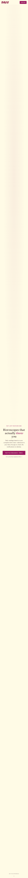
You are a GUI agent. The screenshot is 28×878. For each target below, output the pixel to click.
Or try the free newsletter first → (14, 456)
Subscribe (23, 2)
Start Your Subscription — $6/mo (14, 453)
